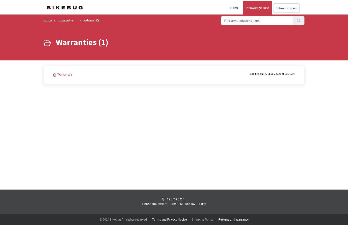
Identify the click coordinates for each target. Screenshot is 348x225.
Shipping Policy (202, 219)
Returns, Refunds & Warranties (104, 20)
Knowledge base (257, 8)
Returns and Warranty (233, 219)
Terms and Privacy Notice (169, 219)
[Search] (298, 20)
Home (234, 8)
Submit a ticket (286, 8)
